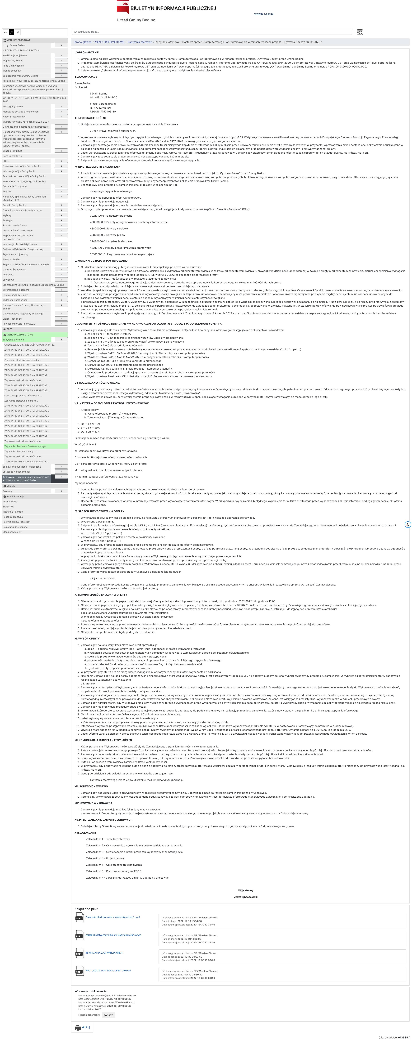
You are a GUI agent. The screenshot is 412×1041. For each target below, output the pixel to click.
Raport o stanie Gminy (15, 225)
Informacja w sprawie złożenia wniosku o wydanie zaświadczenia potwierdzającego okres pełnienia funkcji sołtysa (33, 89)
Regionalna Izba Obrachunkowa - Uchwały (26, 264)
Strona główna (82, 42)
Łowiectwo (9, 279)
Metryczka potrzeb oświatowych (21, 111)
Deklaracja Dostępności (15, 186)
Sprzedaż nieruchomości (16, 471)
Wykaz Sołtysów (12, 70)
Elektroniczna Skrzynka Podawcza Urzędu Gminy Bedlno (33, 284)
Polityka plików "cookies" (16, 521)
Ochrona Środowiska (14, 269)
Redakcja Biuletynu (13, 516)
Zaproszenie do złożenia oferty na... (23, 380)
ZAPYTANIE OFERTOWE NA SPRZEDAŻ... (26, 349)
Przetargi (7, 491)
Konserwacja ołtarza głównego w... (23, 395)
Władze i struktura (12, 150)
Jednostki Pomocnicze (15, 300)
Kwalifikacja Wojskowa (15, 55)
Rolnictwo (8, 274)
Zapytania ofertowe (13, 339)
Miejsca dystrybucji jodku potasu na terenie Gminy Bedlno (34, 80)
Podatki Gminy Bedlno (15, 205)
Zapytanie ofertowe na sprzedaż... (22, 360)
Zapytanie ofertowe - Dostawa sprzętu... (26, 446)
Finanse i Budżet (11, 259)
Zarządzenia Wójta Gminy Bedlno (20, 75)
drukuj (85, 1027)
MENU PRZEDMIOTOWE (109, 42)
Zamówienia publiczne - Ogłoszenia (22, 466)
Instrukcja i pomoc (13, 511)
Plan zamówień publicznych (18, 230)
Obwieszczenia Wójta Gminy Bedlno (22, 166)
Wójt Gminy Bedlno (13, 60)
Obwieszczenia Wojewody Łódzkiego (23, 313)
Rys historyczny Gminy (15, 295)
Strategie (7, 220)
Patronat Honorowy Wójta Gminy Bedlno (24, 176)
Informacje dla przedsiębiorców (20, 244)
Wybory (7, 215)
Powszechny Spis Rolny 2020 (19, 323)
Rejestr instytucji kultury (15, 254)
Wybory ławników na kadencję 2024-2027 (26, 121)
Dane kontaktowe (12, 156)
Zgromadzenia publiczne (16, 289)
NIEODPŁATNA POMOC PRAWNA (21, 50)
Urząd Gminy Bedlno (14, 45)
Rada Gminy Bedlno (13, 65)
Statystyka (8, 506)
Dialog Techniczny (12, 318)
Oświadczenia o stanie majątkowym (22, 210)
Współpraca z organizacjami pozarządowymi (18, 237)
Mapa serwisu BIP (12, 532)
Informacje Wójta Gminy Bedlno (20, 171)
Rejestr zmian (10, 501)
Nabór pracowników (14, 116)
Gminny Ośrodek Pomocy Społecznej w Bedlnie (24, 307)
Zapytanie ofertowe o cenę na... (21, 400)
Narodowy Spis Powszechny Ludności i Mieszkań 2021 (24, 198)
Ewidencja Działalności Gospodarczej (23, 249)
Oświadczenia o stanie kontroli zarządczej (25, 126)
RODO (6, 161)
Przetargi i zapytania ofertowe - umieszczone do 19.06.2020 (26, 479)
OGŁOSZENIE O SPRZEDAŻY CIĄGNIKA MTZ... (29, 344)
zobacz (108, 1015)
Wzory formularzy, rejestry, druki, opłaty (24, 181)
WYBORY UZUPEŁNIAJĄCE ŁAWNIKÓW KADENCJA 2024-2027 (35, 100)
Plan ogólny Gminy (13, 106)
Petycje (7, 191)
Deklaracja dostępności (15, 527)
